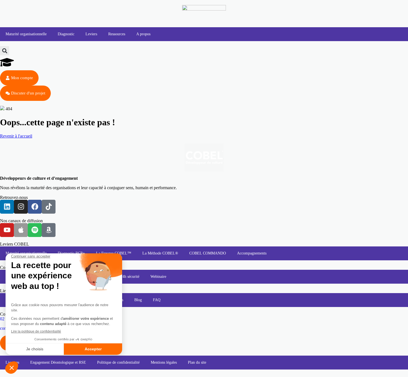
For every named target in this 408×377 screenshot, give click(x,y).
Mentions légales (164, 362)
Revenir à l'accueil (16, 136)
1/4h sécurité (129, 276)
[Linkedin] (7, 207)
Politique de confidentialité (118, 362)
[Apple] (21, 230)
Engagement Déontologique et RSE (58, 362)
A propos (143, 34)
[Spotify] (35, 230)
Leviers (91, 34)
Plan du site (197, 362)
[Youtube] (7, 230)
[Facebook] (35, 207)
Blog (138, 300)
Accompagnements (251, 253)
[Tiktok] (49, 207)
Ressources (116, 34)
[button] (4, 50)
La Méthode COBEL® (160, 253)
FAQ (156, 300)
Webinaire (158, 276)
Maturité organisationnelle (26, 34)
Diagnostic (66, 34)
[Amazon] (49, 230)
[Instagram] (21, 207)
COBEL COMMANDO (207, 253)
